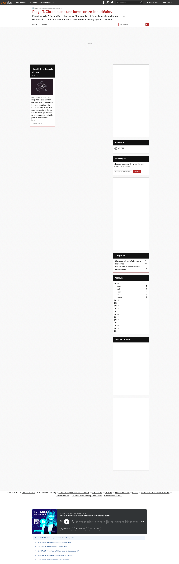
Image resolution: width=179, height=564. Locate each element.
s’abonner (67, 528)
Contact (44, 25)
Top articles (97, 493)
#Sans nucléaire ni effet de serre (128, 261)
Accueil (34, 25)
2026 (116, 283)
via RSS (121, 148)
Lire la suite (37, 123)
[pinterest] (111, 2)
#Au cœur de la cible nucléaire (127, 267)
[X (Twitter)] (107, 2)
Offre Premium (62, 496)
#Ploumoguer (120, 269)
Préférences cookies (113, 496)
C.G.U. (135, 493)
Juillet (119, 286)
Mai (118, 289)
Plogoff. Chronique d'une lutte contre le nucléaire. (72, 12)
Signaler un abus (122, 493)
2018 (116, 320)
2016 (116, 325)
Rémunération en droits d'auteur (155, 493)
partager (82, 528)
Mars (119, 292)
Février (119, 295)
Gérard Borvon (28, 493)
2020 (116, 314)
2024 (116, 303)
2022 (116, 309)
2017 (116, 323)
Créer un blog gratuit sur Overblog (74, 493)
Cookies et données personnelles (87, 496)
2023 (116, 306)
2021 (116, 312)
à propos (96, 528)
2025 (116, 300)
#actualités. (119, 264)
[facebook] (103, 2)
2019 (116, 317)
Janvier (119, 297)
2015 (116, 328)
